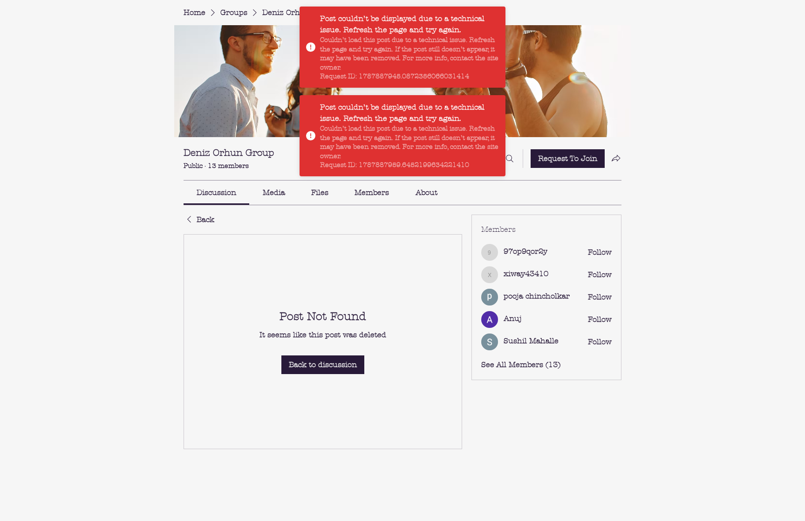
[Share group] (615, 158)
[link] (216, 192)
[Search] (509, 158)
